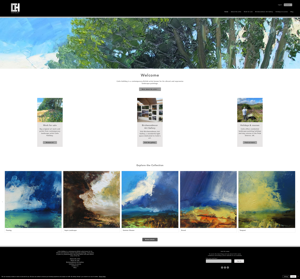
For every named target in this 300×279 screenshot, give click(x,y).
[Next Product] (297, 202)
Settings (286, 276)
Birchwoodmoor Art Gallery (75, 262)
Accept (293, 276)
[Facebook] (225, 267)
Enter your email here (211, 258)
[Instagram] (222, 267)
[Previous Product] (2, 202)
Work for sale (75, 260)
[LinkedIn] (228, 267)
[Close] (298, 276)
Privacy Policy (102, 276)
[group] (150, 202)
